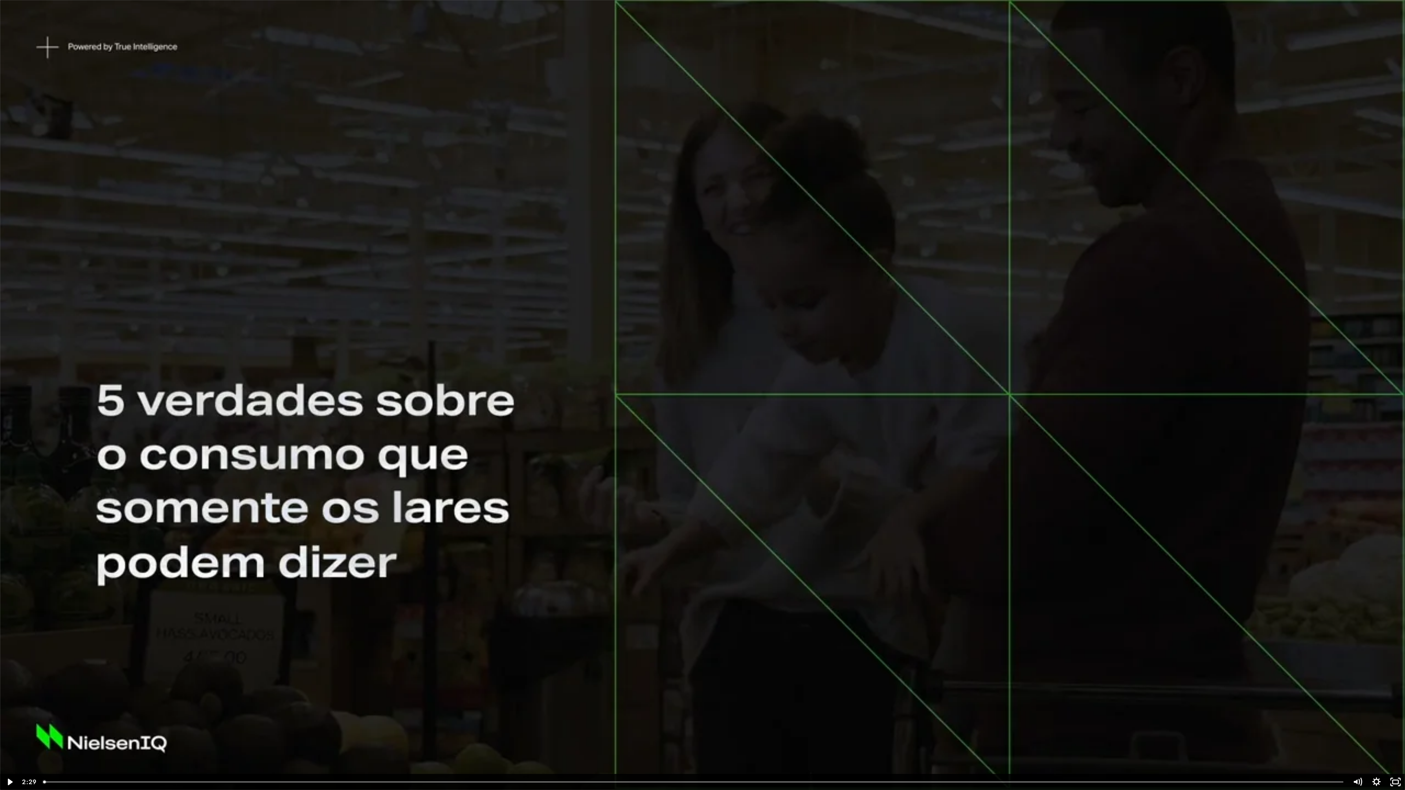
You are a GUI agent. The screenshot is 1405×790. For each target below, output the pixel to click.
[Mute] (1357, 782)
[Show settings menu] (1376, 782)
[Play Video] (9, 782)
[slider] (694, 782)
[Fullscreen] (1395, 782)
